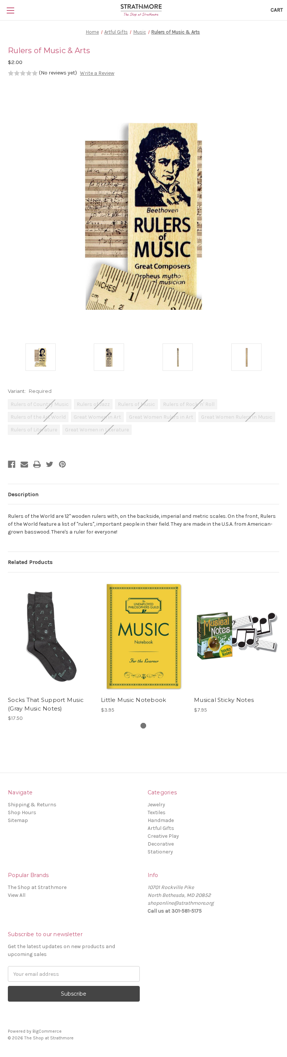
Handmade (161, 820)
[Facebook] (11, 464)
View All (16, 895)
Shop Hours (22, 812)
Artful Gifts (161, 828)
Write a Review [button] (97, 73)
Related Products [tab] (30, 562)
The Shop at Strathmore (37, 887)
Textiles (157, 812)
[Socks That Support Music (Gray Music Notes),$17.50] (50, 636)
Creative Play (163, 836)
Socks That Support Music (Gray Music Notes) (46, 704)
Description (23, 494)
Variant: (30, 391)
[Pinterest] (62, 464)
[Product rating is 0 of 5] (23, 73)
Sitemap (18, 820)
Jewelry (156, 804)
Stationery (160, 852)
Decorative (161, 844)
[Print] (37, 464)
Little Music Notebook (133, 699)
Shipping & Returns (32, 804)
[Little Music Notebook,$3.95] (143, 636)
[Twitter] (49, 464)
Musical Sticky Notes (224, 699)
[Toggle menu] (10, 10)
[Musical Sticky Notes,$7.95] (236, 636)
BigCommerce (47, 1031)
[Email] (24, 464)
